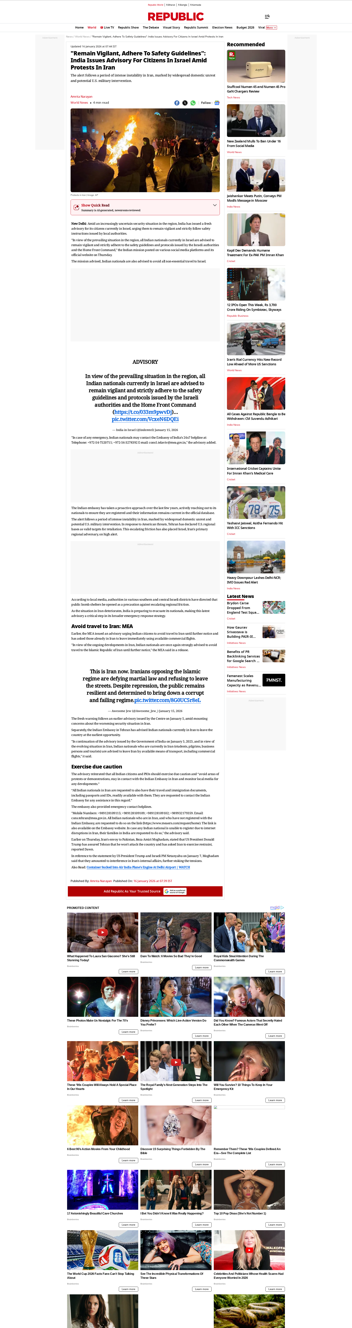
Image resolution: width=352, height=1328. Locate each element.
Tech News (233, 97)
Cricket (231, 261)
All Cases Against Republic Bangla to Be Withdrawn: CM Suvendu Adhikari (256, 416)
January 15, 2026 (166, 430)
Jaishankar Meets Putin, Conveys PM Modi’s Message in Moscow (254, 198)
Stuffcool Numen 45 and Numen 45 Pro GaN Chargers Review (256, 89)
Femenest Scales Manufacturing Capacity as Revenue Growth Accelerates (243, 683)
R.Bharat (170, 5)
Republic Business (237, 316)
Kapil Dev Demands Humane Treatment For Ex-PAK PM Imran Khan (255, 252)
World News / (83, 36)
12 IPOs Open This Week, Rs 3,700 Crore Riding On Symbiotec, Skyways (254, 307)
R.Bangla (182, 5)
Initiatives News (236, 643)
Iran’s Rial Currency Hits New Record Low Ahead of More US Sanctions (254, 362)
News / (70, 36)
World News (79, 102)
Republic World (155, 5)
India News (233, 207)
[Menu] (265, 16)
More (270, 27)
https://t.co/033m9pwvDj (143, 411)
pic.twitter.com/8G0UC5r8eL (167, 699)
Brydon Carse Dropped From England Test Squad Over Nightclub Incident (242, 612)
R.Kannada (195, 5)
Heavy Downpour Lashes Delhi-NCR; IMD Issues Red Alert (254, 580)
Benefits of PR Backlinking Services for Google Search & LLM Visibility (243, 658)
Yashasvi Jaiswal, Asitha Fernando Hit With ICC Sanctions (255, 525)
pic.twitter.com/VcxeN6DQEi (145, 418)
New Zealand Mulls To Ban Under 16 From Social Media (253, 143)
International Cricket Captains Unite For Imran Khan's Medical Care (253, 471)
